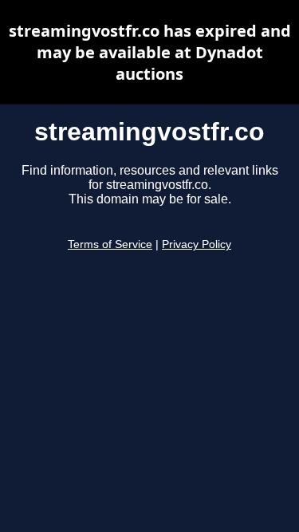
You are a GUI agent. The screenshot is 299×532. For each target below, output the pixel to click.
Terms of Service (110, 244)
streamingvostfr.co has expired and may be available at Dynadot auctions (150, 52)
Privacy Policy (196, 244)
